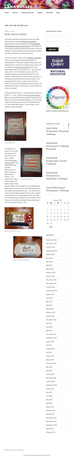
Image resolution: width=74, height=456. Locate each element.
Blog (58, 12)
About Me (49, 12)
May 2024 (49, 261)
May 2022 (49, 330)
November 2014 (51, 421)
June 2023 (49, 298)
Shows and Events (27, 12)
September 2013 (51, 425)
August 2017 (50, 356)
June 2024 (49, 258)
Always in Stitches (28, 42)
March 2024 (50, 269)
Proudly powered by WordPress (14, 450)
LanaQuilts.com (52, 123)
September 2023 (51, 291)
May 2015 (49, 399)
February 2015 (50, 410)
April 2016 (49, 370)
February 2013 (50, 432)
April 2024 (49, 265)
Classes (15, 12)
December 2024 (51, 240)
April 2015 (49, 403)
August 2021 (50, 341)
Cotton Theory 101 (22, 67)
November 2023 (51, 283)
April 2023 (49, 305)
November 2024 (51, 243)
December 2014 (51, 418)
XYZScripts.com (46, 455)
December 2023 (51, 280)
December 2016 (51, 363)
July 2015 (49, 392)
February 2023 (50, 312)
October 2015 (50, 381)
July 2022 (49, 323)
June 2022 (49, 327)
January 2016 (50, 374)
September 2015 (51, 385)
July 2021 (49, 345)
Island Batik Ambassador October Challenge (56, 161)
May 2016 (49, 367)
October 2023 (50, 287)
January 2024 (50, 276)
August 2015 (50, 389)
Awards (39, 12)
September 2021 (51, 338)
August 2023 (50, 294)
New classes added (15, 34)
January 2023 (50, 316)
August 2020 (50, 349)
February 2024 (50, 272)
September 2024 (51, 251)
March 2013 (49, 428)
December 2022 (51, 320)
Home (7, 12)
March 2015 (50, 407)
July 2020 (49, 352)
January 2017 (50, 360)
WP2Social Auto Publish (29, 455)
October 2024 (50, 247)
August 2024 (50, 254)
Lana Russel (19, 7)
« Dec (51, 226)
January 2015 (50, 414)
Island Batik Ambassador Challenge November (57, 146)
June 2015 (49, 396)
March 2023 (50, 309)
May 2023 (49, 301)
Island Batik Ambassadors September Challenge (56, 175)
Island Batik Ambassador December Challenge (57, 131)
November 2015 (51, 378)
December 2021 (51, 334)
